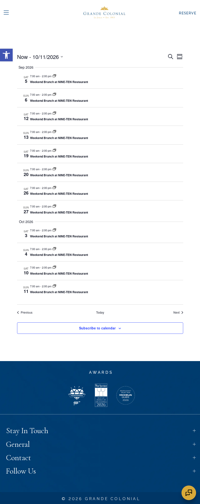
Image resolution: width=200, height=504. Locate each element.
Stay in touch (27, 430)
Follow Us (21, 471)
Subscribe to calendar (97, 328)
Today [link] (100, 312)
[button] (6, 13)
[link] (6, 55)
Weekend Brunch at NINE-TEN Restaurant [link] (59, 82)
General (18, 444)
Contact (18, 457)
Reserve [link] (187, 13)
